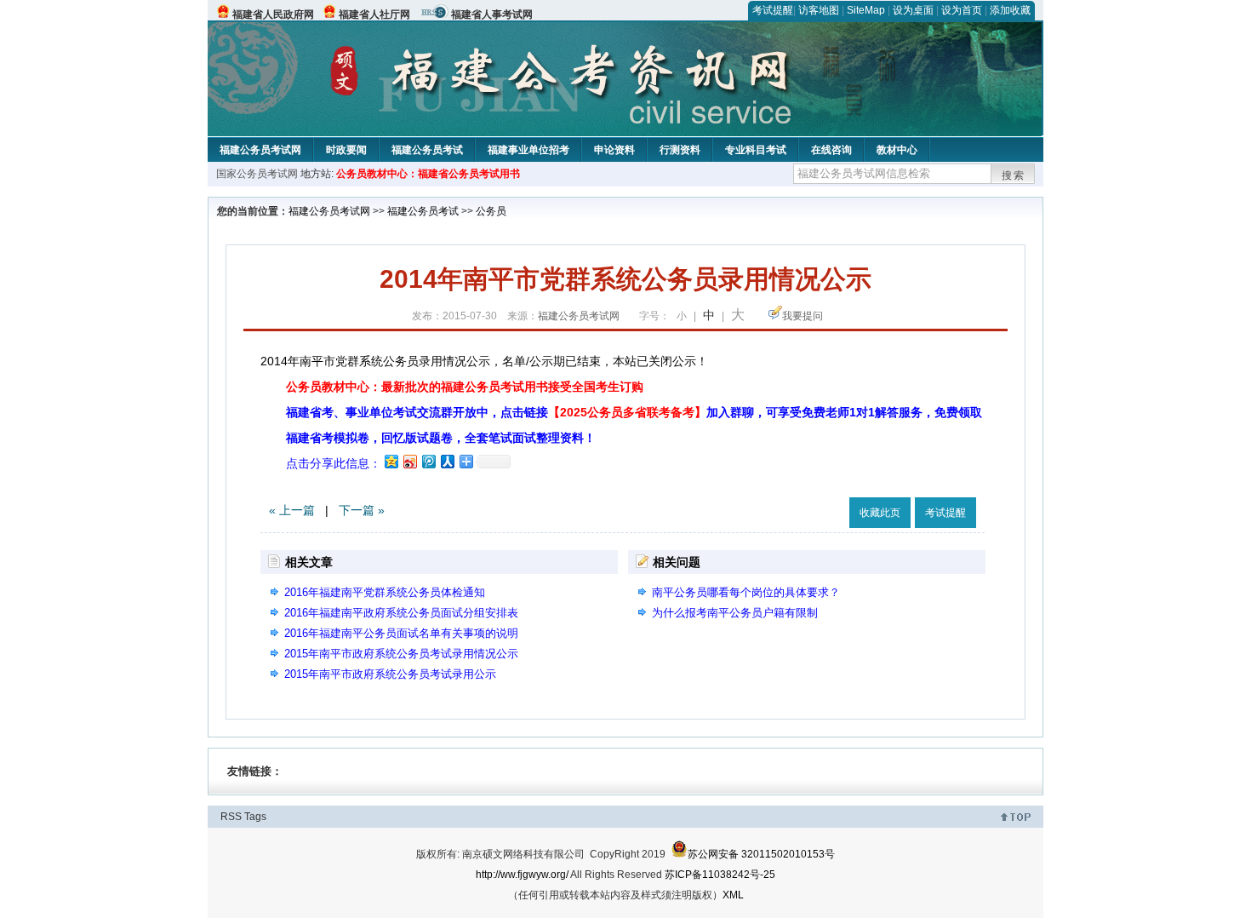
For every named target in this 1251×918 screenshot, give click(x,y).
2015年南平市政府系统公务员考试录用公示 (390, 674)
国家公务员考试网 (257, 174)
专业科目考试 (755, 150)
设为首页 (961, 10)
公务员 (491, 211)
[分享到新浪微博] (409, 461)
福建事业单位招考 (528, 150)
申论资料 (614, 150)
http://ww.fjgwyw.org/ (522, 875)
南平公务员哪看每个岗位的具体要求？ (746, 592)
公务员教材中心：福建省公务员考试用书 (428, 174)
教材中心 (897, 150)
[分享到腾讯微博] (428, 461)
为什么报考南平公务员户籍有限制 (735, 612)
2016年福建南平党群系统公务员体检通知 (384, 592)
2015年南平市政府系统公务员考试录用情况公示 (401, 653)
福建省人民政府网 (273, 14)
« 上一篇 (292, 510)
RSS (231, 817)
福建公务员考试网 (260, 150)
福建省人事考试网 (492, 14)
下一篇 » (362, 510)
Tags (255, 817)
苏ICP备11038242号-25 (720, 875)
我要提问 (802, 316)
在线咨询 (831, 150)
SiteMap (866, 10)
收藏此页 (880, 513)
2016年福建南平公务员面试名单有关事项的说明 (401, 633)
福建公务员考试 (427, 150)
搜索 (1013, 175)
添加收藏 (1010, 10)
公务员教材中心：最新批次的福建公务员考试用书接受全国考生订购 (464, 386)
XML (733, 895)
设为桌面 (913, 10)
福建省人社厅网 (374, 14)
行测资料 (680, 150)
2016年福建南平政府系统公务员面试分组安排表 (401, 612)
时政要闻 (346, 150)
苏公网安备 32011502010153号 (761, 854)
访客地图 (818, 10)
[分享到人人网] (446, 461)
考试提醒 (772, 10)
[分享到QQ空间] (390, 461)
